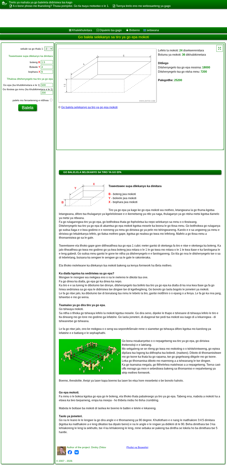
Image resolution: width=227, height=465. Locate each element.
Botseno (134, 30)
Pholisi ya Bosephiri (137, 447)
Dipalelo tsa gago (110, 30)
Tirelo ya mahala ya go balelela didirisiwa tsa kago (40, 2)
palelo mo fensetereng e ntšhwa (31, 100)
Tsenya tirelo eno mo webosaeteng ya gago (143, 5)
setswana (152, 30)
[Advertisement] (107, 18)
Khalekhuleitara (82, 30)
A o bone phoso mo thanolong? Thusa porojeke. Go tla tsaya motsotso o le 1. (61, 5)
